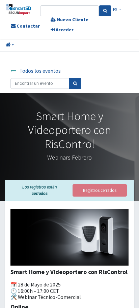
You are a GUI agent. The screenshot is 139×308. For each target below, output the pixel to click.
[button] (10, 45)
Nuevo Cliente (72, 19)
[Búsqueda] (75, 83)
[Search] (105, 10)
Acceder (64, 30)
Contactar (28, 26)
